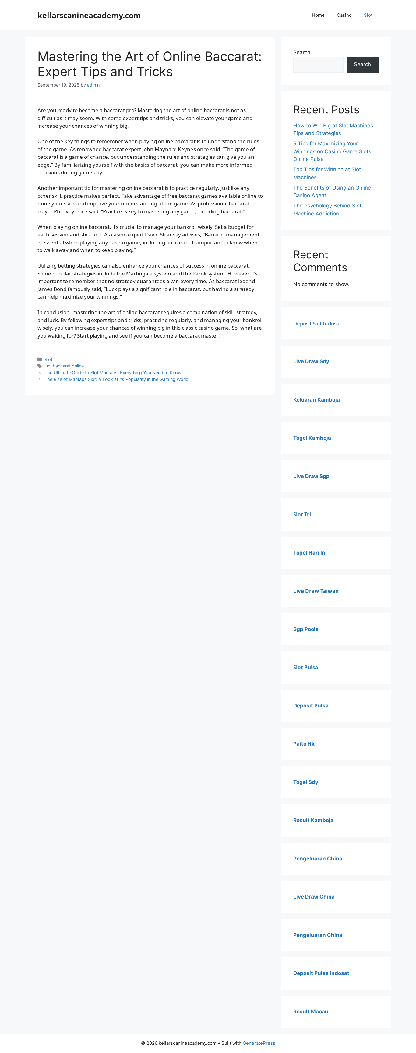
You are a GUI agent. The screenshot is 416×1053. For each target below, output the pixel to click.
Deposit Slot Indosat (317, 323)
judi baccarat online (64, 365)
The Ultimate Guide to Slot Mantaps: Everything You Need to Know (113, 372)
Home (318, 15)
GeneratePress (259, 1043)
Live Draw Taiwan (316, 590)
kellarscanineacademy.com (89, 15)
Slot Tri (302, 514)
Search (301, 52)
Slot (368, 15)
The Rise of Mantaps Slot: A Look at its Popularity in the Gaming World (116, 379)
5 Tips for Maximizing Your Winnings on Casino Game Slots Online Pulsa (332, 151)
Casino (344, 15)
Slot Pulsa (305, 667)
